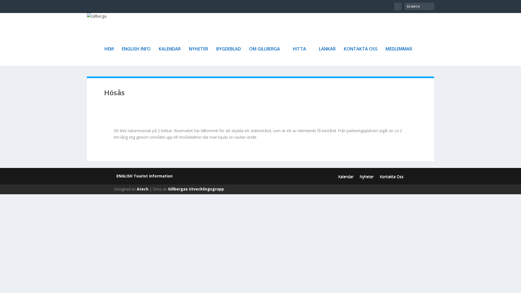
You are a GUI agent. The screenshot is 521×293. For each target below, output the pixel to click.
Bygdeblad (228, 49)
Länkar (327, 49)
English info (136, 49)
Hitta (299, 49)
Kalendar (170, 49)
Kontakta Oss (360, 49)
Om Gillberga (264, 49)
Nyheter (198, 49)
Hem (109, 49)
